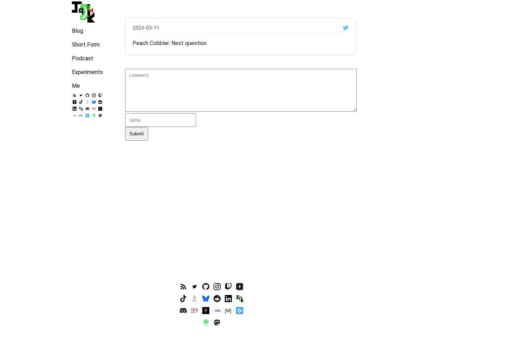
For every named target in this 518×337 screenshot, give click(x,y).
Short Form (86, 44)
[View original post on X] (346, 28)
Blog (77, 30)
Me (76, 85)
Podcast (82, 58)
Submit (136, 133)
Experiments (87, 72)
